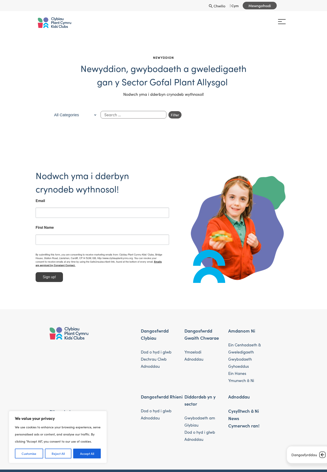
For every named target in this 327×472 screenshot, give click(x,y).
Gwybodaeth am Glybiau (199, 421)
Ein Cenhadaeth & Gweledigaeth (244, 348)
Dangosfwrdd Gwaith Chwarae (201, 334)
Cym (235, 5)
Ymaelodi (192, 352)
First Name (59, 227)
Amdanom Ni (241, 330)
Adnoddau (150, 366)
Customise (29, 453)
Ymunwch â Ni (241, 380)
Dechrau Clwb (154, 359)
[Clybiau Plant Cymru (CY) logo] (68, 23)
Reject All (58, 453)
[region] (58, 437)
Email (54, 200)
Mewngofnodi (259, 5)
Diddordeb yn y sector (200, 400)
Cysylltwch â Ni (243, 411)
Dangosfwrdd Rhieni (162, 396)
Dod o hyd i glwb (156, 352)
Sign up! (63, 277)
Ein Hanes (237, 373)
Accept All (87, 453)
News (233, 418)
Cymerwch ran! (244, 425)
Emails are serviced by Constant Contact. (102, 265)
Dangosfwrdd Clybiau (155, 334)
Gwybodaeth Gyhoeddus (240, 362)
